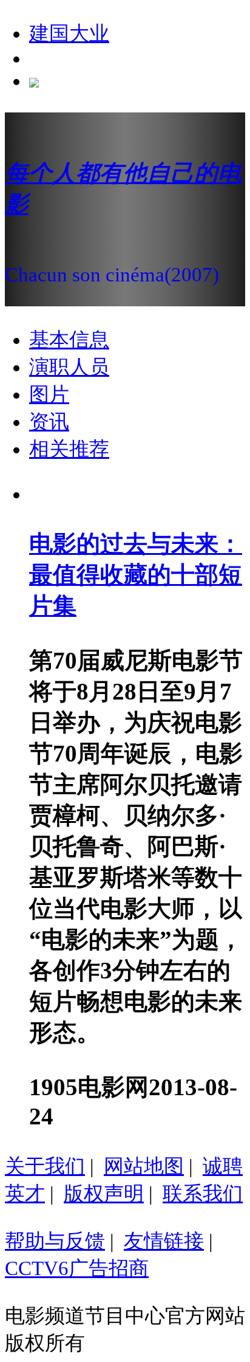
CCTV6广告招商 (77, 1268)
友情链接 (164, 1241)
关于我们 (45, 1166)
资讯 (49, 422)
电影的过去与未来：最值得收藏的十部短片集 (135, 575)
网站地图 (144, 1166)
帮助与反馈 (55, 1241)
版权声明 (104, 1194)
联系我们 (203, 1194)
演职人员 (69, 367)
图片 (49, 394)
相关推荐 (69, 449)
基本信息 (69, 340)
